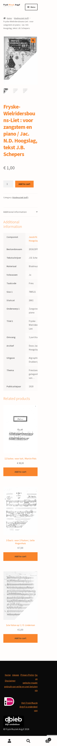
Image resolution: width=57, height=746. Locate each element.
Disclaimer (10, 680)
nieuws (15, 674)
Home (9, 18)
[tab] (20, 212)
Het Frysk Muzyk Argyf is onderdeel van (29, 706)
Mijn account (9, 741)
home (8, 674)
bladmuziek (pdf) (21, 18)
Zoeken (28, 741)
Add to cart (24, 183)
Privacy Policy (27, 674)
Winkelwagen (44, 738)
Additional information (15, 211)
